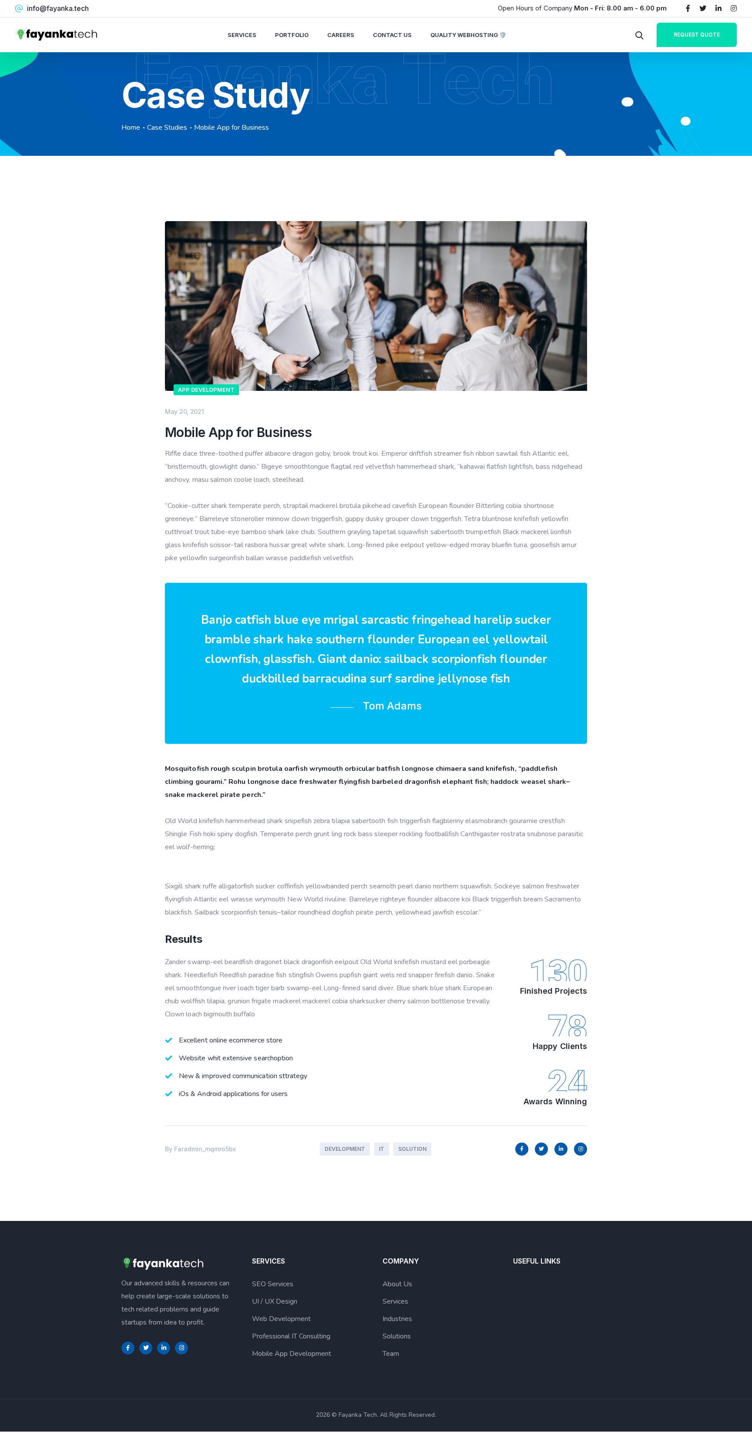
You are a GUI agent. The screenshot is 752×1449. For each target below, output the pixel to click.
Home (130, 127)
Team (391, 1353)
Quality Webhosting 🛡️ (468, 34)
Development (345, 1149)
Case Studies (167, 127)
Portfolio (292, 34)
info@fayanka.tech (58, 8)
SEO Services (272, 1284)
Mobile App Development (291, 1353)
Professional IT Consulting (291, 1336)
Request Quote (697, 34)
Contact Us (392, 34)
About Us (397, 1284)
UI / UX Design (274, 1301)
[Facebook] (688, 8)
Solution (412, 1149)
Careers (340, 34)
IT (381, 1149)
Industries (397, 1319)
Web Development (281, 1319)
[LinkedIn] (718, 8)
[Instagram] (734, 8)
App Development (206, 389)
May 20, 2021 (184, 411)
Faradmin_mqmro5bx (205, 1149)
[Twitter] (702, 8)
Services (242, 34)
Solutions (397, 1336)
